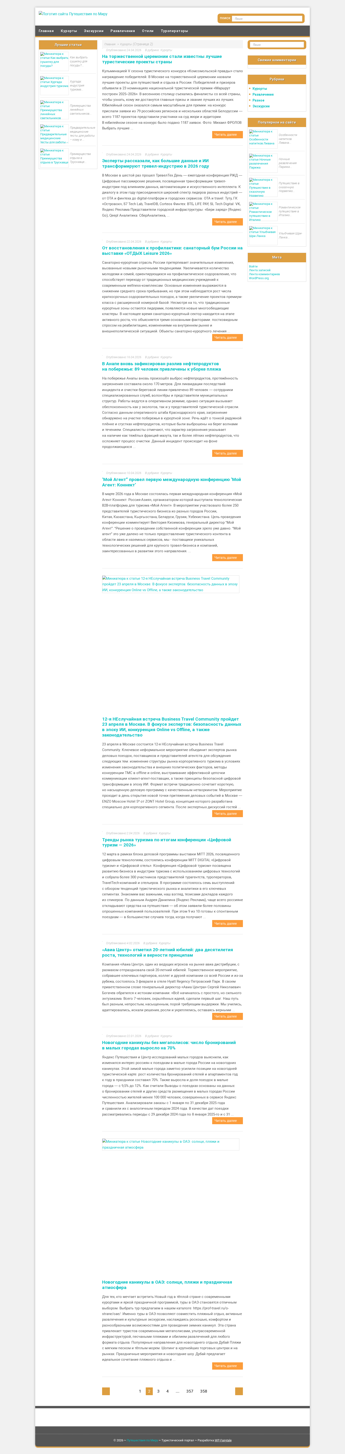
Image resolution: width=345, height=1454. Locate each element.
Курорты (69, 31)
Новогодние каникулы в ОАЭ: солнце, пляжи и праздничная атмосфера (167, 1284)
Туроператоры (174, 31)
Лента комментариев (264, 274)
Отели (147, 31)
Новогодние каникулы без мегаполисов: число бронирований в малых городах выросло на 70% (169, 1045)
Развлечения (123, 31)
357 (189, 1391)
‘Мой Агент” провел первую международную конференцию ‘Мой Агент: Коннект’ (171, 482)
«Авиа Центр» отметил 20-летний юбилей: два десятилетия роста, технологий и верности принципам (167, 952)
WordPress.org (259, 278)
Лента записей (260, 270)
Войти (253, 266)
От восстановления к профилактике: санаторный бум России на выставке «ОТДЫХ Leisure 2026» (172, 250)
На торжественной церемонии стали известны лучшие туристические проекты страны (162, 59)
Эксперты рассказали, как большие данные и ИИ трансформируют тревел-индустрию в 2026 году (155, 163)
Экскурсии (94, 31)
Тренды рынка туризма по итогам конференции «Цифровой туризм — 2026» (166, 842)
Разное (258, 100)
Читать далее (226, 134)
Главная (46, 31)
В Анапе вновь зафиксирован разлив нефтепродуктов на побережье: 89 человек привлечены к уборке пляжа (161, 366)
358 (203, 1391)
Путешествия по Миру (142, 1440)
